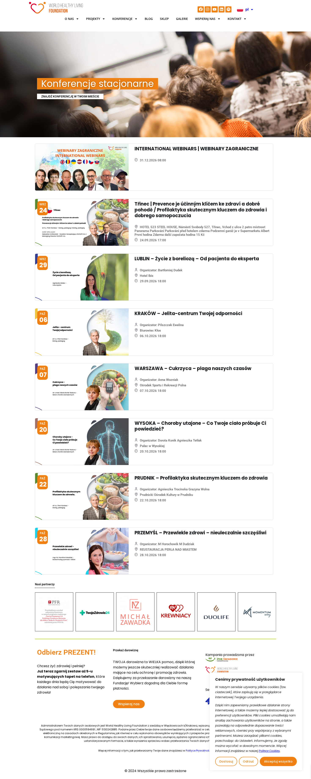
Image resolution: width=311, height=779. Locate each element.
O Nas (69, 19)
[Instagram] (208, 9)
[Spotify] (228, 9)
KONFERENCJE (122, 19)
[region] (256, 721)
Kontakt (234, 19)
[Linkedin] (222, 9)
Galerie (182, 19)
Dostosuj (226, 761)
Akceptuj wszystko (278, 761)
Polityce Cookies (269, 751)
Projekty (93, 19)
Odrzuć (248, 761)
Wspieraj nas (205, 19)
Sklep (164, 19)
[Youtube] (215, 9)
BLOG (149, 19)
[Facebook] (201, 9)
